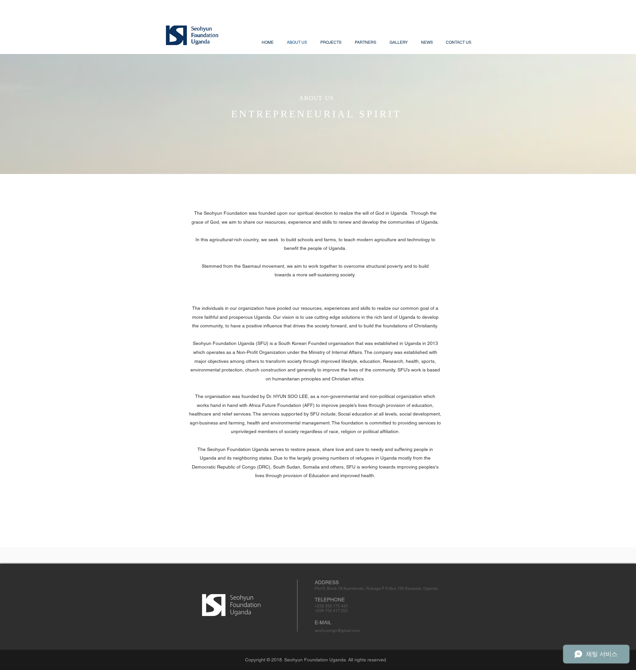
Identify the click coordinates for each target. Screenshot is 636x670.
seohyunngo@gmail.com (337, 630)
